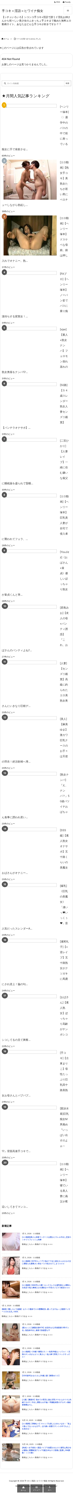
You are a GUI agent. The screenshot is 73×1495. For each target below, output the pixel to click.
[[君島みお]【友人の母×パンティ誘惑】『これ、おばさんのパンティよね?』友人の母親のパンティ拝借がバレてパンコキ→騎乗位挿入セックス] (30, 625)
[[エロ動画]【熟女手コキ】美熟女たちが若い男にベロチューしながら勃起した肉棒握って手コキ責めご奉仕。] (30, 179)
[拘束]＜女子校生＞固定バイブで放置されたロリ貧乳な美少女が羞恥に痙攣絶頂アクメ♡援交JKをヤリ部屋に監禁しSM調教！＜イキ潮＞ (46, 1450)
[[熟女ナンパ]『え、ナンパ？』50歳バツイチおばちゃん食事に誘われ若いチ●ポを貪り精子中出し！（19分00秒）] (30, 792)
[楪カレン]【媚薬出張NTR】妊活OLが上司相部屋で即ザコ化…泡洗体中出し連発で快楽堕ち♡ (45, 1328)
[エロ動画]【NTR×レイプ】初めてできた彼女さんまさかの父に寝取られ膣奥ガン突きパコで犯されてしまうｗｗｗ (46, 1262)
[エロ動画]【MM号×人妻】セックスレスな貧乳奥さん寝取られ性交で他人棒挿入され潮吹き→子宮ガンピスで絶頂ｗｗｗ (46, 1286)
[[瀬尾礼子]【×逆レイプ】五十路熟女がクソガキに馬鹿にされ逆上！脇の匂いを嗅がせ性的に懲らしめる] (30, 959)
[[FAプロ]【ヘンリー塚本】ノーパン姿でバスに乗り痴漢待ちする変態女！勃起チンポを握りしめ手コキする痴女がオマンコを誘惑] (30, 291)
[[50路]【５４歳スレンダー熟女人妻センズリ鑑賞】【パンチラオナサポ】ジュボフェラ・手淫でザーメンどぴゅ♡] (30, 402)
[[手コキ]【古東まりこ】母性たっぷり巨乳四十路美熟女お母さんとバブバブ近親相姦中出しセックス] (30, 1070)
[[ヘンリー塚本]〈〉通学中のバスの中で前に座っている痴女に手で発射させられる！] (30, 124)
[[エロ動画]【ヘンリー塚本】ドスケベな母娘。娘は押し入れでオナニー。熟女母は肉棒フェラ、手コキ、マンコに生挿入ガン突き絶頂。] (30, 235)
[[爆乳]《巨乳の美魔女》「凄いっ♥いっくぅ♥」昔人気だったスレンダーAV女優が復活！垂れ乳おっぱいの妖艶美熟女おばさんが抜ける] (30, 903)
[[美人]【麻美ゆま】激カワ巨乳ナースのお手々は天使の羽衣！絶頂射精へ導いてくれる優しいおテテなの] (30, 736)
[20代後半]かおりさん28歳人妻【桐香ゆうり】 (41, 1375)
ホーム (6, 39)
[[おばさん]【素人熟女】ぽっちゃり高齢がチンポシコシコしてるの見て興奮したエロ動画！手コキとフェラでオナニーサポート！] (30, 1014)
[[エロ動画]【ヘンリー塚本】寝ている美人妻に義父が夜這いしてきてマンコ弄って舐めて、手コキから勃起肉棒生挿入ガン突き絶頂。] (30, 1181)
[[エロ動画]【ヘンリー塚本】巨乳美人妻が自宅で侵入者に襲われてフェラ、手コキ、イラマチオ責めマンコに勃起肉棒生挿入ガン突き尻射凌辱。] (30, 513)
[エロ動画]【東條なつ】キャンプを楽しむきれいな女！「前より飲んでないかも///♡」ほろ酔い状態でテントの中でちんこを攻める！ (46, 1426)
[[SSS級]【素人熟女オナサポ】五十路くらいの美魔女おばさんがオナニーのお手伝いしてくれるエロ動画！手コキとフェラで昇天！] (30, 847)
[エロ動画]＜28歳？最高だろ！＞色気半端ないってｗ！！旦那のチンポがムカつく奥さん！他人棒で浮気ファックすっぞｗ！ (46, 1354)
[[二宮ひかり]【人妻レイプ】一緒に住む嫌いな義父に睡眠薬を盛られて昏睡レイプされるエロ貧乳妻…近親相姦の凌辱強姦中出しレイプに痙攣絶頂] (30, 458)
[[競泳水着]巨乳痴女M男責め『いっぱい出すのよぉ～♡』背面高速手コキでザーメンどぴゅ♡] (30, 1126)
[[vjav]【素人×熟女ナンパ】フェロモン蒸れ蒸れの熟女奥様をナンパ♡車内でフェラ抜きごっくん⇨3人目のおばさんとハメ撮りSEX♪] (30, 347)
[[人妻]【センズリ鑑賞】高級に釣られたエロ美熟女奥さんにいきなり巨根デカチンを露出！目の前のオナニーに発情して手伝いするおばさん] (30, 680)
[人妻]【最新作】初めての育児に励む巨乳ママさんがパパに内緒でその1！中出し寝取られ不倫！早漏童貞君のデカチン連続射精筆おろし (46, 1402)
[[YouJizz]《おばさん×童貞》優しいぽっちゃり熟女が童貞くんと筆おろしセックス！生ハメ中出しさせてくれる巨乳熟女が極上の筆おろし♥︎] (30, 569)
